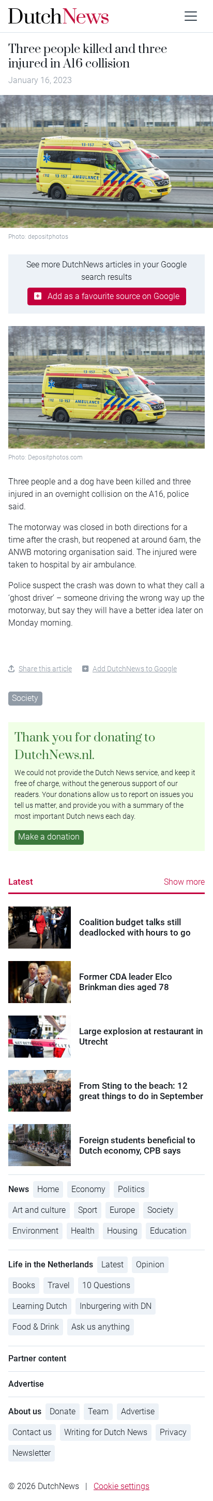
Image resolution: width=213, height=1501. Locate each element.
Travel (59, 1285)
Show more (184, 882)
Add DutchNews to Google (135, 669)
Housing (122, 1231)
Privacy (173, 1432)
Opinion (150, 1264)
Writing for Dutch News (105, 1432)
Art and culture (39, 1210)
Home (48, 1189)
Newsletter (31, 1453)
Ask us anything (100, 1327)
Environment (35, 1231)
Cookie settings (121, 1486)
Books (23, 1285)
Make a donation (49, 837)
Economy (88, 1189)
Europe (122, 1210)
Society (25, 698)
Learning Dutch (39, 1306)
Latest (20, 881)
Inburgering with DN (115, 1306)
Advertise (138, 1411)
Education (168, 1231)
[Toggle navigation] (191, 16)
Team (98, 1411)
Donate (62, 1411)
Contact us (32, 1432)
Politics (131, 1189)
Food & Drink (35, 1327)
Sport (87, 1210)
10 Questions (106, 1285)
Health (83, 1231)
